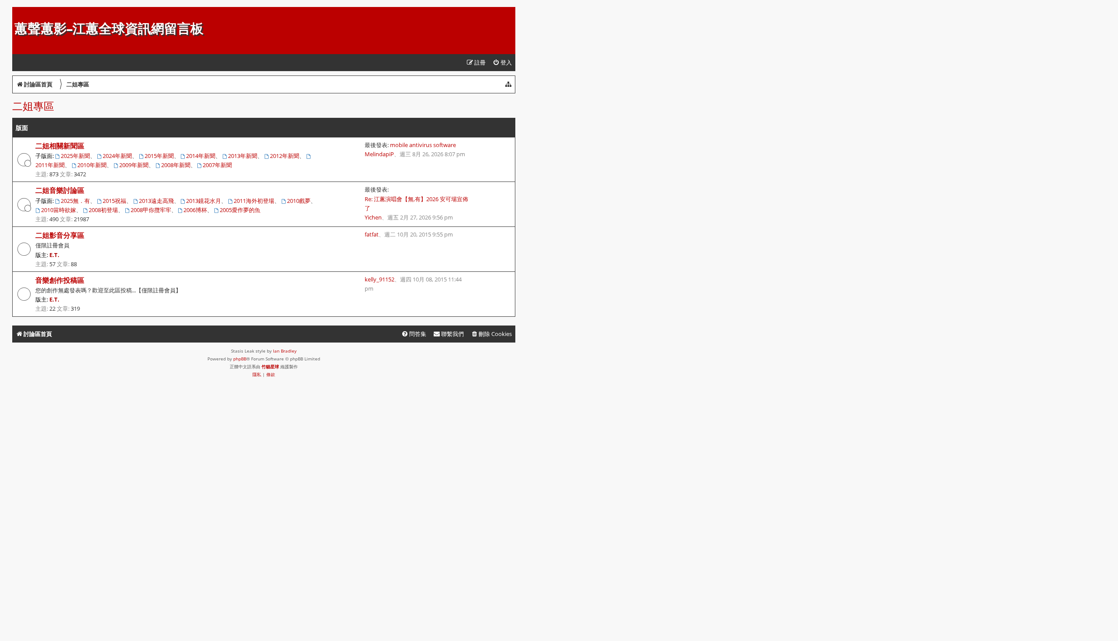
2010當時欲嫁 (58, 210)
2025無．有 (75, 201)
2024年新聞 (117, 156)
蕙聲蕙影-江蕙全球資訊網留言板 (109, 28)
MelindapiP (379, 154)
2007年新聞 (217, 165)
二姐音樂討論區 (59, 190)
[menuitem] (502, 62)
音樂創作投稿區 (59, 280)
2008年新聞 (175, 165)
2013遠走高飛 (156, 201)
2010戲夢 (299, 201)
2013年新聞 (242, 156)
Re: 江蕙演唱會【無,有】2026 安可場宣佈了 (416, 203)
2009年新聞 (133, 165)
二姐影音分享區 (59, 235)
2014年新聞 (200, 156)
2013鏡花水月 (203, 201)
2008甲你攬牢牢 (151, 210)
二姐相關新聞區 (59, 146)
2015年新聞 (159, 156)
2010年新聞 (92, 165)
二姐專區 (33, 106)
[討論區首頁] (19, 11)
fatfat (372, 234)
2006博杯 (195, 210)
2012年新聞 (284, 156)
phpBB (239, 359)
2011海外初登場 (254, 201)
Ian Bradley (285, 351)
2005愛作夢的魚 (240, 210)
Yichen (373, 217)
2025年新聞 (75, 156)
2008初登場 (103, 210)
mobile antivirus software (423, 145)
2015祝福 (114, 201)
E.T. (54, 255)
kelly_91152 (379, 279)
